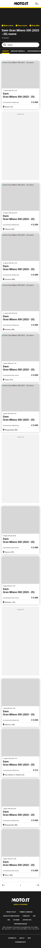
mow (29, 938)
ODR (34, 916)
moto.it (22, 938)
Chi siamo (16, 920)
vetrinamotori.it (20, 942)
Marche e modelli (18, 51)
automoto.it (12, 938)
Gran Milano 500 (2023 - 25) (19, 95)
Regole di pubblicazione (11, 916)
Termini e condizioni (25, 912)
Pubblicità (26, 916)
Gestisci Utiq (27, 920)
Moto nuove (8, 25)
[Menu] (37, 3)
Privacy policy (11, 912)
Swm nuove (22, 25)
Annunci (5, 51)
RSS (9, 920)
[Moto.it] (21, 3)
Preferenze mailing (20, 924)
